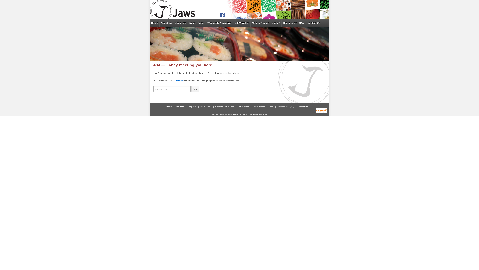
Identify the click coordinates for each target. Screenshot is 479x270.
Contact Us (313, 23)
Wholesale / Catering (219, 23)
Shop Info (180, 23)
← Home (178, 80)
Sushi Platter (196, 23)
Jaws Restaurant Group (238, 114)
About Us (166, 23)
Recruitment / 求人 (293, 23)
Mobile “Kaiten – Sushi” (266, 23)
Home (154, 23)
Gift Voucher (241, 23)
